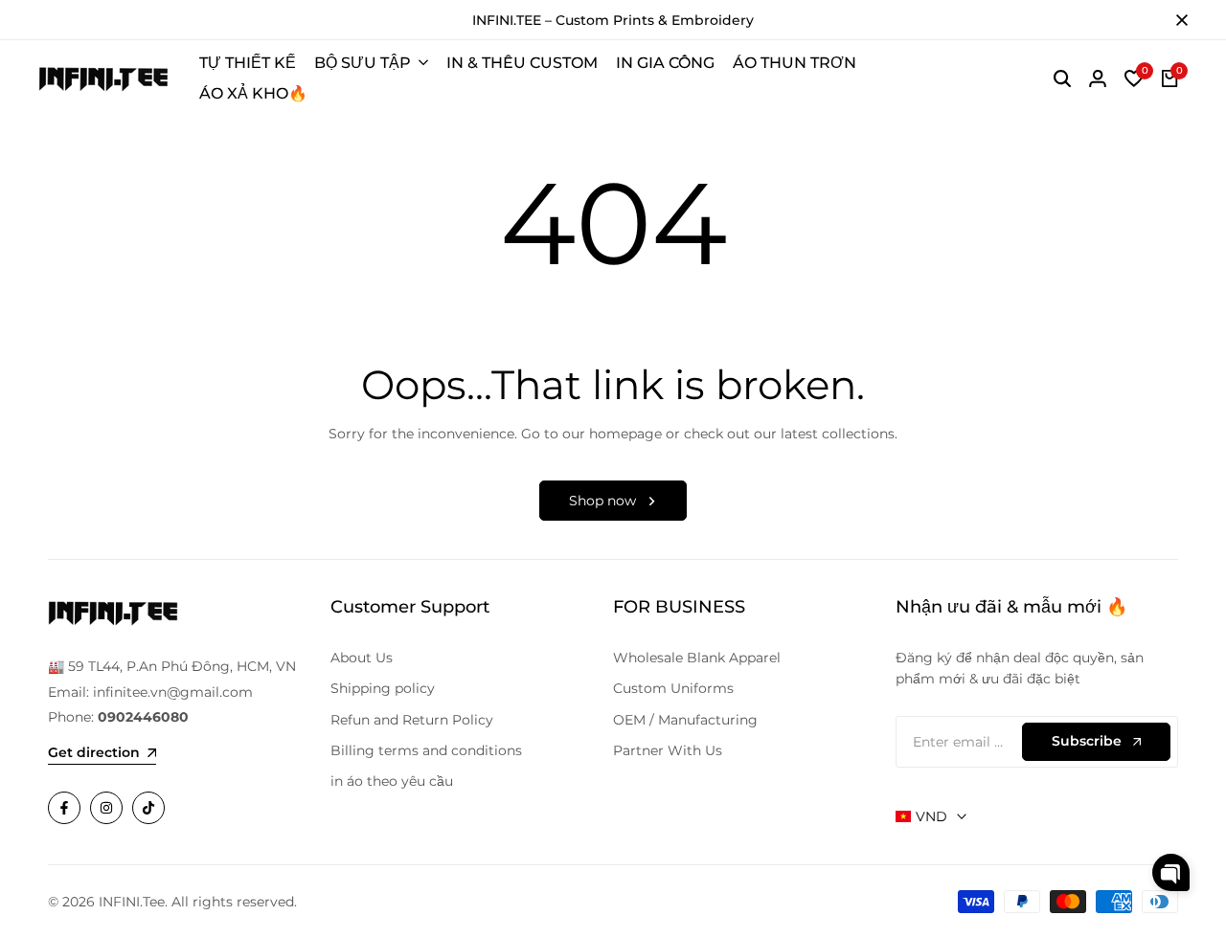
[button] (1171, 872)
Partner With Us (667, 750)
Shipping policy (382, 688)
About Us (361, 657)
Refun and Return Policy (411, 719)
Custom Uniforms (673, 688)
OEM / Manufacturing (685, 719)
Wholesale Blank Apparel (697, 657)
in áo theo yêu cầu (391, 781)
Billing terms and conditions (426, 750)
